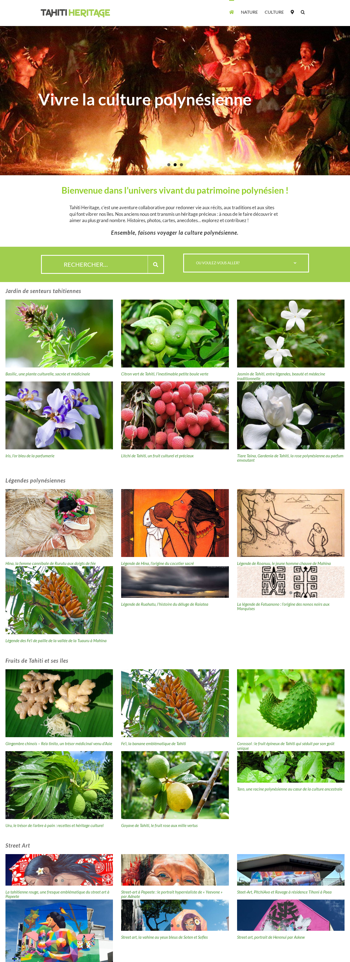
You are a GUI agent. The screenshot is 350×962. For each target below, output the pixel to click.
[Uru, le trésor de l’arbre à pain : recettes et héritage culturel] (59, 785)
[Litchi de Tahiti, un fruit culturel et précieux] (175, 415)
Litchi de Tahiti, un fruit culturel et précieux (157, 455)
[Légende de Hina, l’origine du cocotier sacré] (175, 523)
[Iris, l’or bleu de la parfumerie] (59, 415)
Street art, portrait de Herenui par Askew (271, 937)
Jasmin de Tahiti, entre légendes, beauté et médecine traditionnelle (281, 376)
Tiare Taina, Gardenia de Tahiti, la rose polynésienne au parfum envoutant (290, 458)
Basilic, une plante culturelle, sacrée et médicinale (47, 373)
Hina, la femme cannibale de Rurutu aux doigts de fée (50, 563)
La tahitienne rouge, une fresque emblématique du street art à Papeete (57, 894)
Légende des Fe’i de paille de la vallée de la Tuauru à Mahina (56, 640)
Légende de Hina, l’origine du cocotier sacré (157, 563)
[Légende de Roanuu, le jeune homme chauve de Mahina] (291, 523)
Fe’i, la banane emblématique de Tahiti (153, 743)
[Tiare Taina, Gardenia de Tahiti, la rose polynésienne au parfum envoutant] (291, 415)
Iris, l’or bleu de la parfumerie (29, 455)
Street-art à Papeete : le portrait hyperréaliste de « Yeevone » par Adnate (172, 894)
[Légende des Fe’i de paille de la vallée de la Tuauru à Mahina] (59, 600)
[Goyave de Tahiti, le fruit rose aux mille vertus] (175, 785)
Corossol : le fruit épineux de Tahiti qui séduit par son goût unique (285, 746)
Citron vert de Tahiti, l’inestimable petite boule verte (164, 373)
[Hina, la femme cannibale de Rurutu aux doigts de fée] (59, 523)
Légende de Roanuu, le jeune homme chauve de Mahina (284, 563)
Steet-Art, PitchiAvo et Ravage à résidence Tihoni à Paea (284, 891)
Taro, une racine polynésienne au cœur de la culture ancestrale (289, 788)
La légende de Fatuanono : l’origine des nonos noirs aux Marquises (283, 606)
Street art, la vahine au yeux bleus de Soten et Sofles (164, 937)
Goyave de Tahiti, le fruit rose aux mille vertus (159, 825)
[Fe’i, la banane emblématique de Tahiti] (175, 703)
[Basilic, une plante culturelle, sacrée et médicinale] (59, 333)
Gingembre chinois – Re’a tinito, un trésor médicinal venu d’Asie (58, 743)
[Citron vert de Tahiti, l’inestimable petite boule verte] (175, 333)
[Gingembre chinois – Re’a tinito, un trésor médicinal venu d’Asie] (59, 703)
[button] (303, 11)
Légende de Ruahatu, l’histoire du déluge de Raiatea (164, 604)
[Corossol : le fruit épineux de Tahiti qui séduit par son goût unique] (291, 703)
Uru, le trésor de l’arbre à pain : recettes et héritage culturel (54, 825)
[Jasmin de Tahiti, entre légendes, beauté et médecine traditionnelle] (291, 333)
